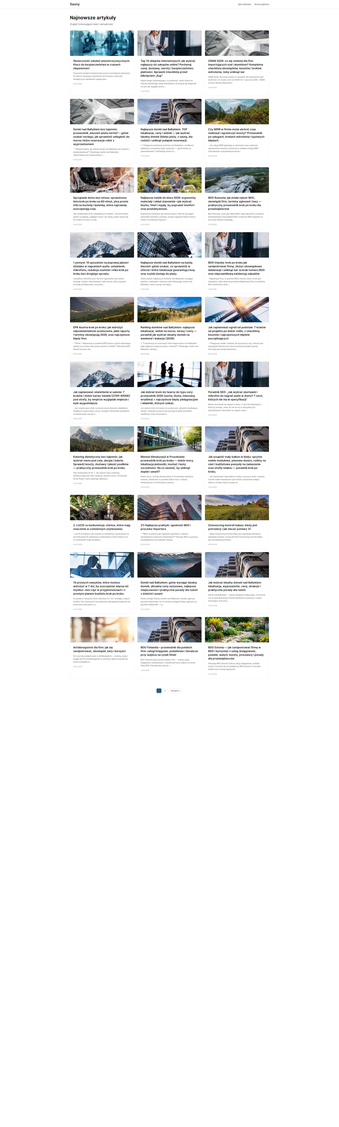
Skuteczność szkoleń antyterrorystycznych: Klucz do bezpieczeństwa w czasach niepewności (101, 64)
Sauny (75, 4)
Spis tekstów (244, 4)
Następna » (175, 691)
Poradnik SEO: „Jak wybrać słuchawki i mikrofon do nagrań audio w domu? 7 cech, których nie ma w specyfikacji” (235, 395)
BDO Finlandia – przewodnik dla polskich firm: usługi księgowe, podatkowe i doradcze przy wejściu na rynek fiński (169, 651)
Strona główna (261, 4)
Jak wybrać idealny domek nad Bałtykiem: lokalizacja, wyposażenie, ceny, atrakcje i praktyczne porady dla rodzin (235, 586)
